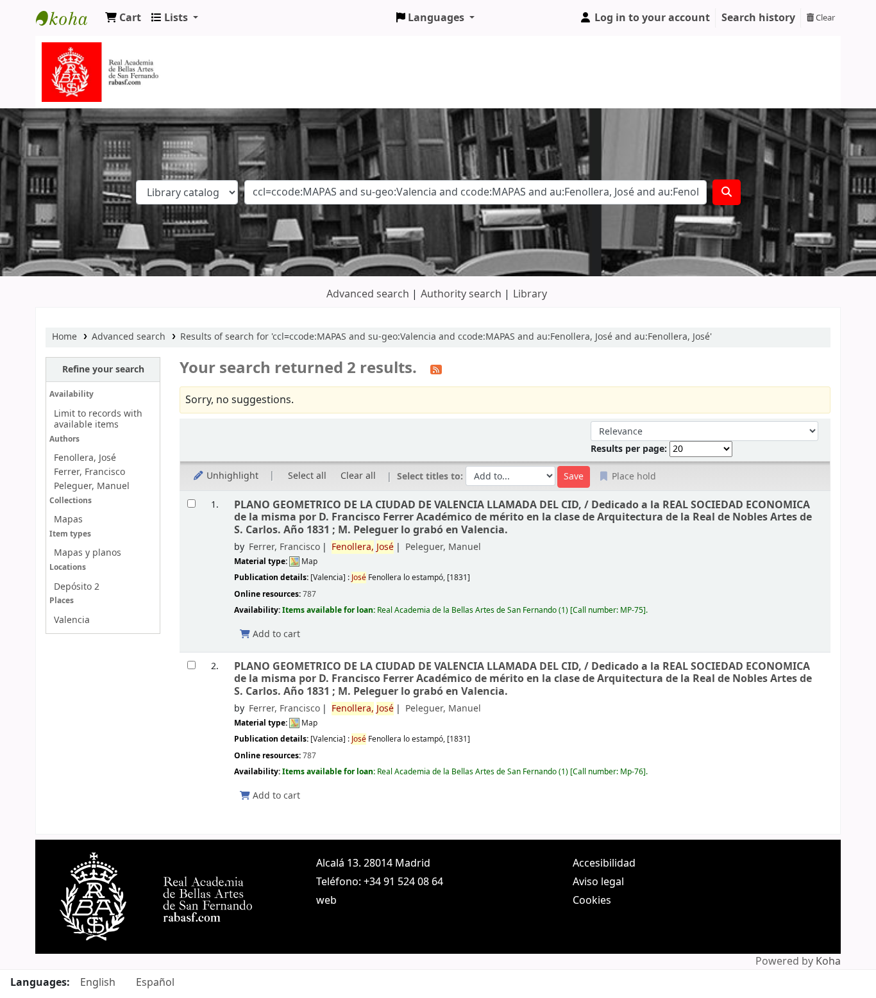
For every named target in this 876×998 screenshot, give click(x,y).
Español (155, 982)
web (326, 900)
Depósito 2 (76, 587)
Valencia (72, 620)
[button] (123, 18)
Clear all (358, 476)
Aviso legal (598, 882)
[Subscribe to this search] (436, 369)
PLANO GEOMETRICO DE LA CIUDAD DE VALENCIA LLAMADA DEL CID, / (523, 517)
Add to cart (275, 634)
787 (309, 594)
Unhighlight (231, 476)
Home (64, 337)
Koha (828, 961)
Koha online (68, 18)
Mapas (68, 519)
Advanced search (367, 294)
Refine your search (103, 369)
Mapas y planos (87, 553)
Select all (307, 476)
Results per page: (630, 449)
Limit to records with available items (98, 419)
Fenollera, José (85, 458)
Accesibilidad (604, 863)
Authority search (461, 294)
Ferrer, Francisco (89, 472)
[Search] (726, 192)
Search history (758, 18)
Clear (824, 18)
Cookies (592, 900)
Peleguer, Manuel (92, 486)
